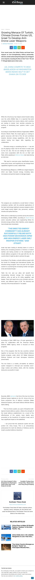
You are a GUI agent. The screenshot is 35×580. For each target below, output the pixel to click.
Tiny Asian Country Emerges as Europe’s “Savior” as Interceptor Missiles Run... (23, 545)
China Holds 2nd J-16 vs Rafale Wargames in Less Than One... (23, 535)
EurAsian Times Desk (8, 43)
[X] (15, 47)
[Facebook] (11, 47)
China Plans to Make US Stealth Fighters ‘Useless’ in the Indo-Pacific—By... (23, 527)
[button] (3, 2)
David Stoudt (30, 218)
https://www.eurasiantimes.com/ (17, 504)
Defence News (19, 155)
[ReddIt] (23, 47)
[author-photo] (17, 499)
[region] (17, 17)
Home (2, 29)
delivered (13, 396)
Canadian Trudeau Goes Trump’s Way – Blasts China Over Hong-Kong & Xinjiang (26, 483)
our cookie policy (18, 576)
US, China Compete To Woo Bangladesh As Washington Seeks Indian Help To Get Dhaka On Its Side (9, 484)
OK (32, 577)
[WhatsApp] (19, 47)
